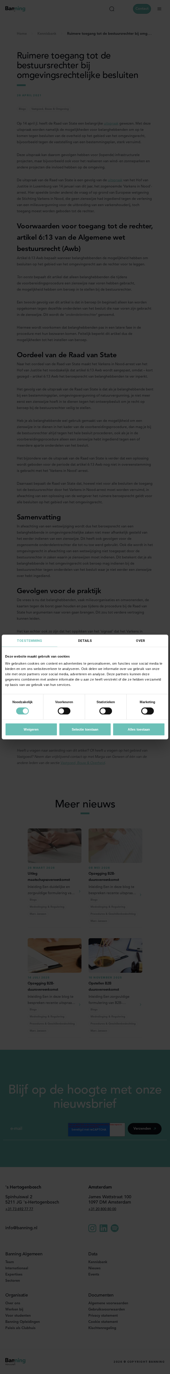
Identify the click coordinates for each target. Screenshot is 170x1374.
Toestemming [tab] (29, 641)
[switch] (64, 710)
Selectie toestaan (85, 729)
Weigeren (31, 729)
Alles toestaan (139, 729)
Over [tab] (140, 641)
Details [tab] (85, 641)
